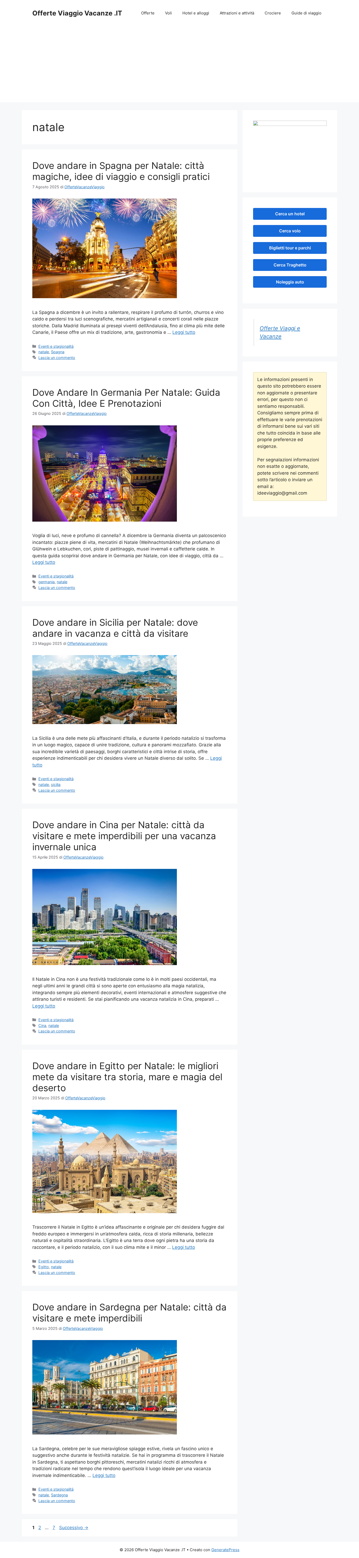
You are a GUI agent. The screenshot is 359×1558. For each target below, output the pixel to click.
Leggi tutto (183, 332)
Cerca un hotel (290, 213)
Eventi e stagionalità (56, 346)
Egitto (43, 1267)
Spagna (57, 352)
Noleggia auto (290, 282)
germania (46, 582)
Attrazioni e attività (237, 12)
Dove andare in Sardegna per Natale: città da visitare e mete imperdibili (129, 1313)
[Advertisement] (179, 65)
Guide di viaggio (306, 12)
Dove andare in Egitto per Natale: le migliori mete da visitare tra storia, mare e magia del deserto (127, 1076)
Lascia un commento (56, 357)
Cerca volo (290, 230)
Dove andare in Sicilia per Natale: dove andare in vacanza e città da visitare (115, 628)
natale (43, 352)
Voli (168, 12)
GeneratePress (225, 1549)
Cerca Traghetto (290, 264)
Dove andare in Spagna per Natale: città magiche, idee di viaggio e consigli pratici (121, 171)
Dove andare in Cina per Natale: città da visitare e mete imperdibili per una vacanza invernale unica (124, 835)
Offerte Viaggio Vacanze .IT (77, 13)
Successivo (73, 1527)
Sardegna (59, 1495)
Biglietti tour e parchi (290, 247)
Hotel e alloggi (195, 12)
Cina (42, 1025)
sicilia (55, 784)
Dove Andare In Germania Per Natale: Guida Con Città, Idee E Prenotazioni (126, 398)
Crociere (273, 12)
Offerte (148, 12)
